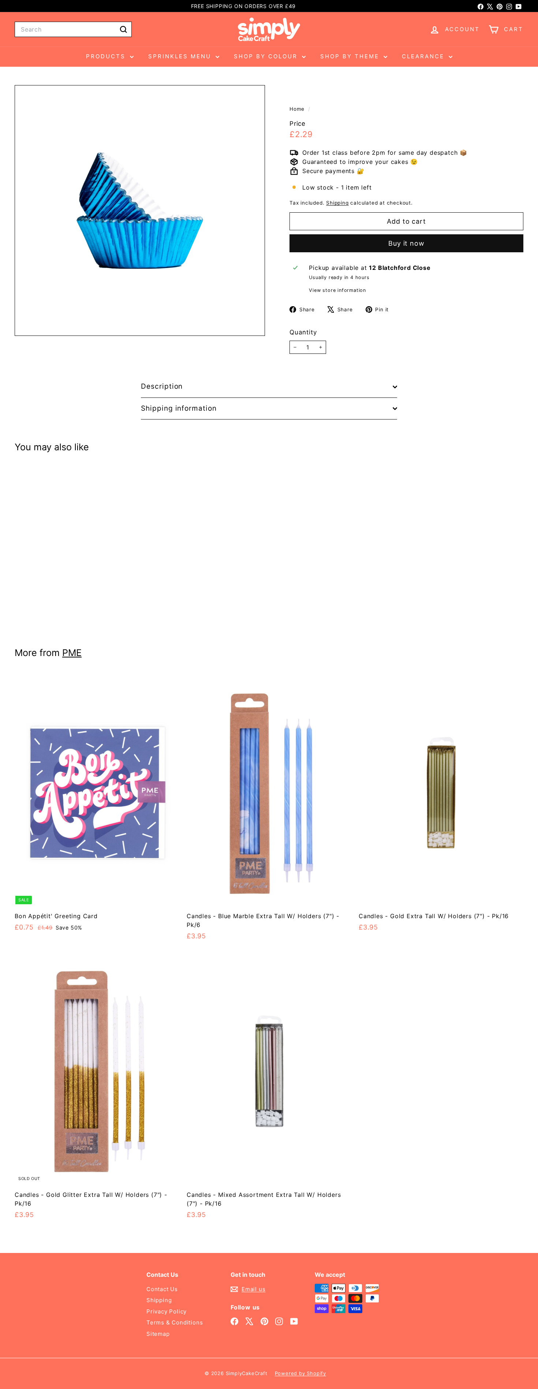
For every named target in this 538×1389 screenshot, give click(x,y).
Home (297, 109)
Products (107, 56)
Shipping (337, 203)
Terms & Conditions (174, 1322)
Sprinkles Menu (181, 56)
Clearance (424, 56)
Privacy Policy (166, 1311)
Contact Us (162, 1289)
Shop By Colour (267, 56)
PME (72, 652)
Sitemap (158, 1333)
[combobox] (73, 29)
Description (162, 386)
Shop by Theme (351, 56)
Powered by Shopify (300, 1373)
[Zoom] (140, 210)
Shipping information (179, 408)
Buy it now (406, 243)
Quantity (303, 332)
